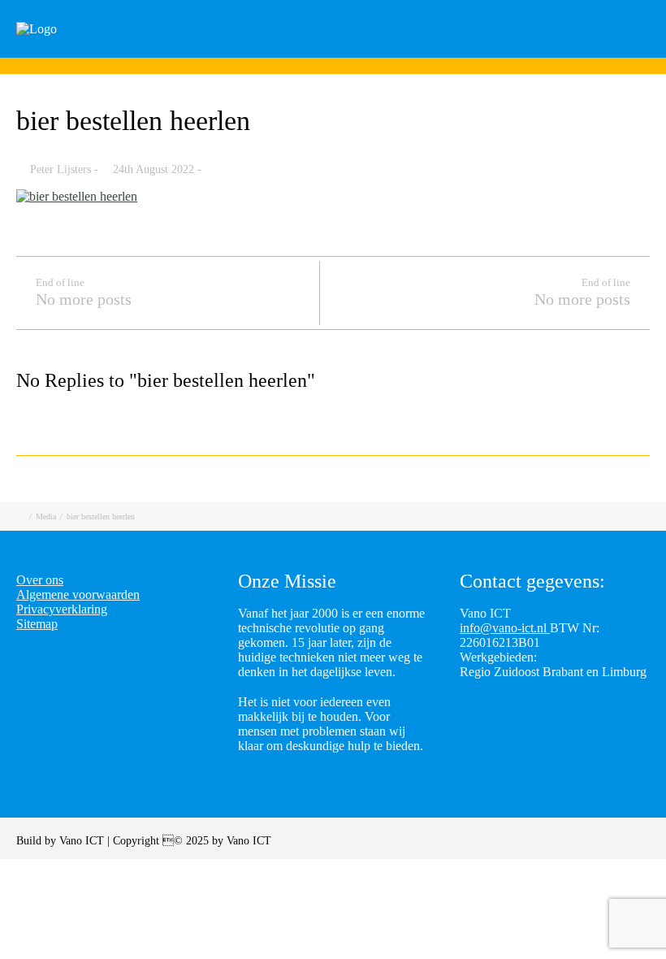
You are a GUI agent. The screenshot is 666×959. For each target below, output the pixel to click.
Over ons (39, 580)
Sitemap (37, 624)
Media (46, 516)
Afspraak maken (398, 51)
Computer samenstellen (246, 51)
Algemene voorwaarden (78, 594)
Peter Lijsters (60, 169)
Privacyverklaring (61, 609)
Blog (495, 51)
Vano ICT (83, 841)
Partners (570, 51)
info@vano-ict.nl (505, 628)
